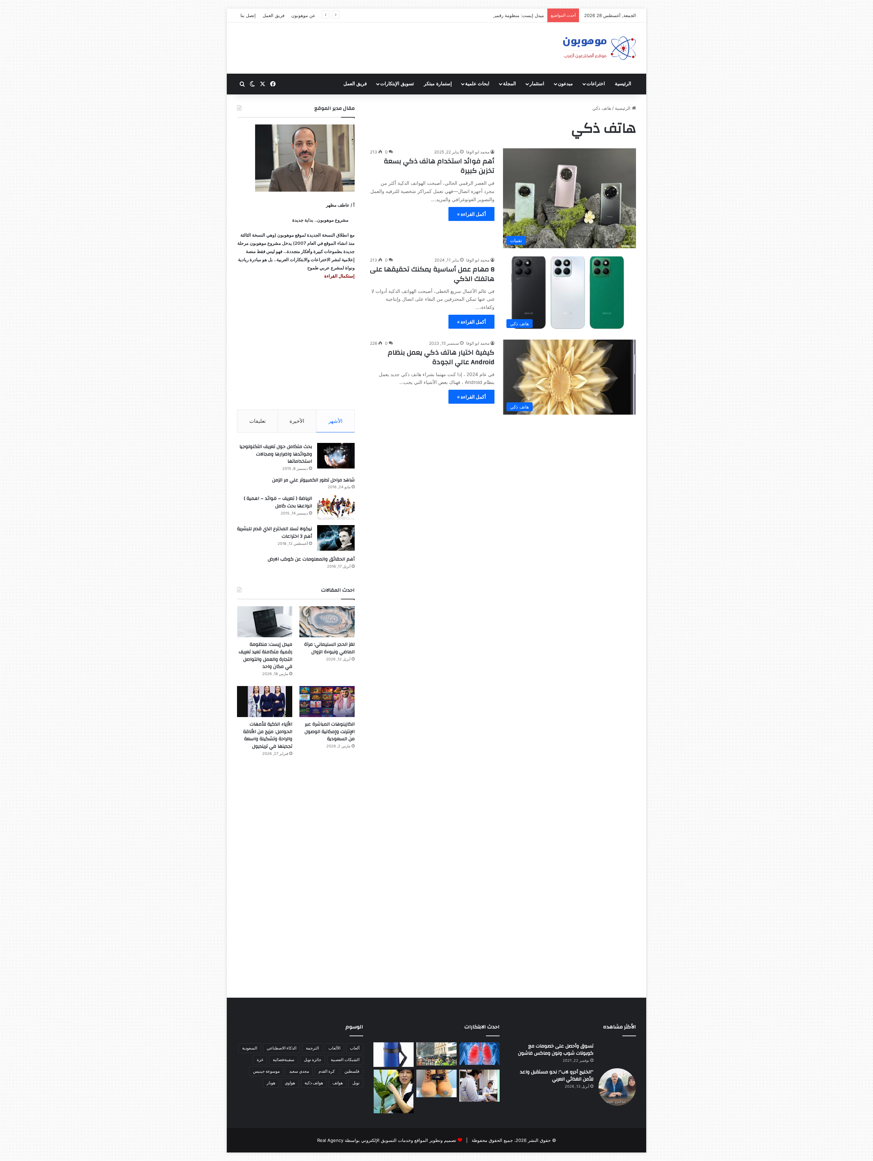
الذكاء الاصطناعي (281, 1048)
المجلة (509, 83)
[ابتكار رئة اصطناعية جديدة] (479, 1053)
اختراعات (596, 83)
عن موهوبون (303, 15)
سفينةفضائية (283, 1059)
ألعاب (354, 1048)
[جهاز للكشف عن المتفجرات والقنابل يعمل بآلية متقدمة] (436, 1054)
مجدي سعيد (299, 1071)
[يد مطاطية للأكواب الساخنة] (393, 1054)
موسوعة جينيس (266, 1071)
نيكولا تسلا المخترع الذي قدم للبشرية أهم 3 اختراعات (274, 532)
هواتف (337, 1082)
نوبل (355, 1082)
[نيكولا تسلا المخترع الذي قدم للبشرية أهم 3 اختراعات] (336, 538)
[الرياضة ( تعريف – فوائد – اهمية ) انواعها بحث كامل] (336, 507)
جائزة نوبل (312, 1059)
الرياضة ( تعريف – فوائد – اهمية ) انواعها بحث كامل (278, 502)
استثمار (537, 83)
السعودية (249, 1048)
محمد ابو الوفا (477, 151)
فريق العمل (273, 15)
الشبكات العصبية (345, 1059)
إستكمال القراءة (339, 276)
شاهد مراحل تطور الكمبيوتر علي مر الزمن (313, 480)
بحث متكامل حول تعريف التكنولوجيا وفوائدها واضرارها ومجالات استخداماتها (275, 454)
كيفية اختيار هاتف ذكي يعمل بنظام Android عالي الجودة (441, 357)
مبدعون (565, 83)
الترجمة (312, 1048)
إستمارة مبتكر (438, 83)
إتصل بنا (248, 15)
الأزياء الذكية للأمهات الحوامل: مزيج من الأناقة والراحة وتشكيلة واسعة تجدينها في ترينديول (267, 735)
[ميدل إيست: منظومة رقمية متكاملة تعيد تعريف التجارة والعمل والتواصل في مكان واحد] (264, 621)
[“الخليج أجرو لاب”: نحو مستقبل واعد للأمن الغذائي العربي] (617, 1087)
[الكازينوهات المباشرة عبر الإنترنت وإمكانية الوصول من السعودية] (327, 701)
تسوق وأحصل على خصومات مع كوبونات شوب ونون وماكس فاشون (555, 1050)
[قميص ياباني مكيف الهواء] (479, 1086)
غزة (260, 1059)
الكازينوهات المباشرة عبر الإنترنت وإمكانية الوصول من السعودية (330, 731)
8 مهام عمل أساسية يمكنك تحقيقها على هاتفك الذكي (432, 274)
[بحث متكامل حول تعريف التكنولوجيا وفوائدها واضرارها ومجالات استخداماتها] (336, 455)
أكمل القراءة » (471, 214)
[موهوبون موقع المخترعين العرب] (599, 48)
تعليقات (257, 421)
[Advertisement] (296, 344)
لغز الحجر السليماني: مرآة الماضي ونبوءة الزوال (329, 648)
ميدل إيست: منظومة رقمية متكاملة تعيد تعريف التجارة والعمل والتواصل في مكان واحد (463, 15)
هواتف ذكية (314, 1082)
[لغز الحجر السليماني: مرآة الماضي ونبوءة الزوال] (327, 621)
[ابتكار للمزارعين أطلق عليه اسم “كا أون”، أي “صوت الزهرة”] (393, 1091)
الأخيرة (297, 421)
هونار (271, 1082)
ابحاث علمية (477, 83)
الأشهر (335, 421)
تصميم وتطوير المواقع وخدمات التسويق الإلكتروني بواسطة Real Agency (386, 1140)
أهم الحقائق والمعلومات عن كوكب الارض (311, 559)
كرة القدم (327, 1071)
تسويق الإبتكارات (397, 83)
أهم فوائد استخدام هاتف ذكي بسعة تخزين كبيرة (439, 166)
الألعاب (334, 1048)
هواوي (290, 1082)
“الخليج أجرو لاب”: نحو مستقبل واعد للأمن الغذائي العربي (556, 1076)
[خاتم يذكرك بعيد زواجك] (436, 1083)
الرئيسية (623, 83)
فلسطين (351, 1071)
